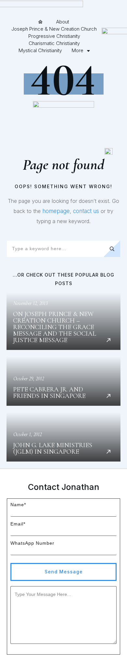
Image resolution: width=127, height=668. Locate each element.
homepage (56, 211)
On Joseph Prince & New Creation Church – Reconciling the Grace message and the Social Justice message (63, 321)
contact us (86, 211)
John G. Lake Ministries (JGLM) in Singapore (63, 437)
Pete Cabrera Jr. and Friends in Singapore (63, 381)
